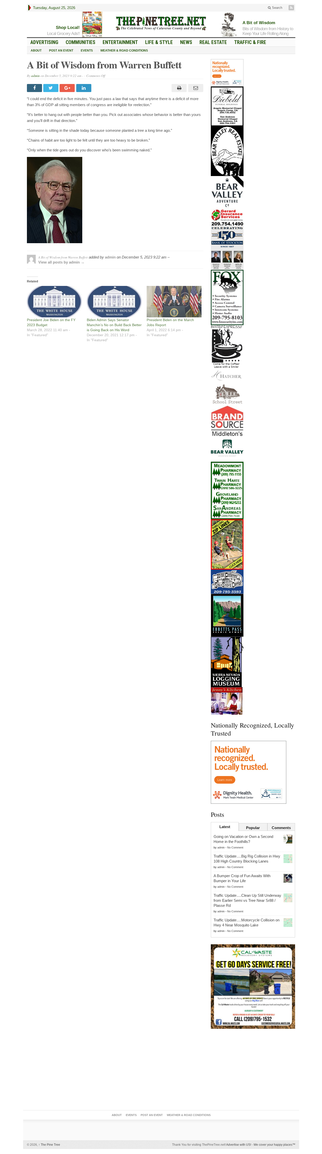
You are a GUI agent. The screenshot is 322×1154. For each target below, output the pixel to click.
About (36, 50)
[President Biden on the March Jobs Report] (174, 301)
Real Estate (213, 42)
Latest (224, 827)
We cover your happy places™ (274, 1144)
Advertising (44, 42)
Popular (253, 828)
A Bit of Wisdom (259, 22)
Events (87, 50)
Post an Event (61, 50)
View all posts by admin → (61, 262)
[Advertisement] (253, 1070)
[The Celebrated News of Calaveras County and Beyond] (161, 23)
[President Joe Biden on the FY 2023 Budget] (54, 301)
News (186, 42)
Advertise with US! (238, 1144)
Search (276, 8)
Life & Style (159, 42)
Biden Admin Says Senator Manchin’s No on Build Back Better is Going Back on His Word (114, 325)
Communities (80, 42)
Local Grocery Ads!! (63, 33)
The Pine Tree (49, 1144)
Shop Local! (68, 27)
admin (35, 75)
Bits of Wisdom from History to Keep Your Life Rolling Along (268, 31)
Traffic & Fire (250, 42)
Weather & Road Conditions (124, 50)
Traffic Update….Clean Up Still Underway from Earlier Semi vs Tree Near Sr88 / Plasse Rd (247, 900)
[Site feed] (291, 8)
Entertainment (120, 42)
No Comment (235, 847)
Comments (281, 828)
